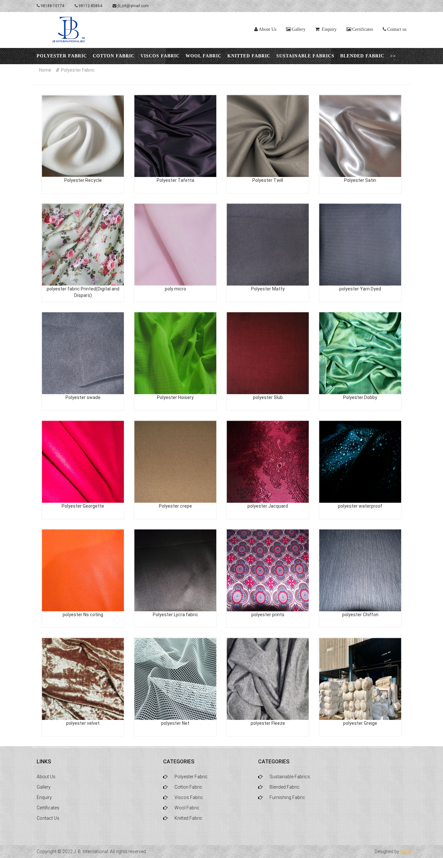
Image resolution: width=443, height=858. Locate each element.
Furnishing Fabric (287, 797)
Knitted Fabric (248, 55)
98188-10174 (52, 6)
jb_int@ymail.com (132, 6)
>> (393, 55)
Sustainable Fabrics (305, 55)
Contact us (396, 29)
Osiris (405, 851)
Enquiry (44, 797)
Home (45, 70)
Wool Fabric (204, 55)
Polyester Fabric (62, 55)
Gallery (298, 29)
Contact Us (48, 818)
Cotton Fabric (114, 55)
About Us (267, 29)
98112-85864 (90, 6)
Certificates (362, 29)
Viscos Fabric (160, 55)
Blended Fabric (362, 55)
